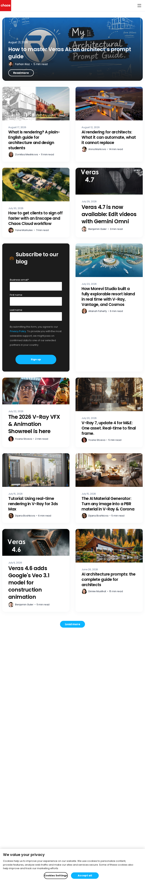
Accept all (85, 875)
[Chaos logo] (5, 5)
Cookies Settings (55, 875)
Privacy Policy (18, 331)
